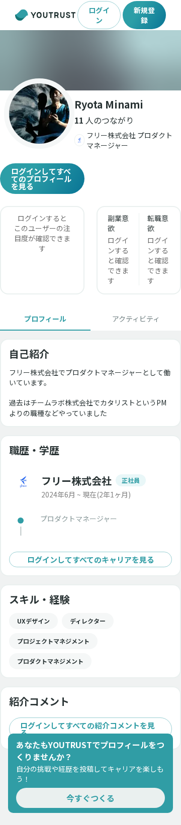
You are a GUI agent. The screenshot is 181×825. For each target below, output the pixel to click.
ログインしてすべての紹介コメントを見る (87, 729)
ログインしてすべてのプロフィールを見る (41, 178)
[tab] (45, 318)
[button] (90, 60)
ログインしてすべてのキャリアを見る (90, 559)
